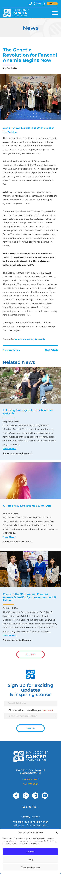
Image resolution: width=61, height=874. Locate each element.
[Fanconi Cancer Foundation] (16, 13)
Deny (30, 859)
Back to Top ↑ (30, 807)
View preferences (30, 867)
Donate (52, 3)
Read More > (9, 448)
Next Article (51, 350)
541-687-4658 (30, 784)
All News (30, 654)
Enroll (39, 3)
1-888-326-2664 (30, 779)
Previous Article (11, 350)
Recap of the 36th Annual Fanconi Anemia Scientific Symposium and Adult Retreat (29, 597)
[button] (56, 832)
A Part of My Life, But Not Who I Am (27, 505)
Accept (30, 851)
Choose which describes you (30, 710)
